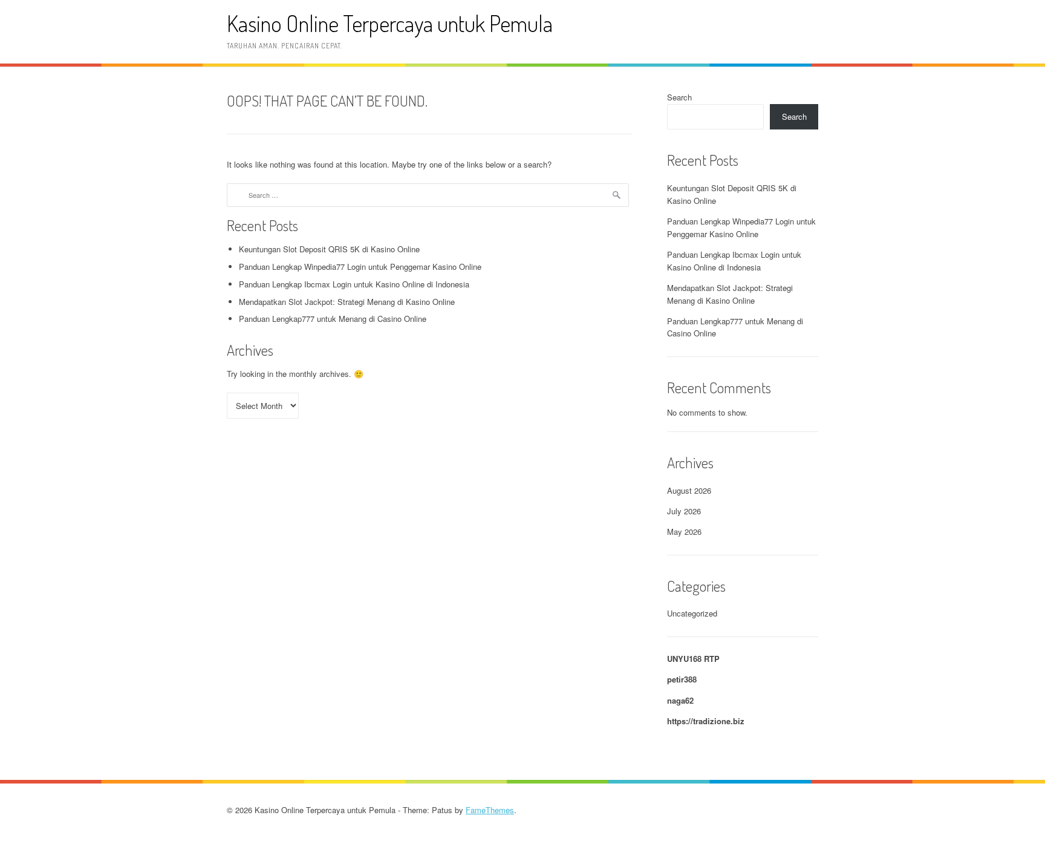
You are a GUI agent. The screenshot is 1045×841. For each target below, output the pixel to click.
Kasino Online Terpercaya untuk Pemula (390, 23)
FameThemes (490, 810)
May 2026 (684, 531)
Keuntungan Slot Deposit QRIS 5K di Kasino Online (329, 249)
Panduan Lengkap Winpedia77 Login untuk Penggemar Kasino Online (360, 266)
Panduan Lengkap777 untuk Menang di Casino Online (332, 318)
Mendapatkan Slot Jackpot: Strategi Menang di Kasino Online (347, 301)
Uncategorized (692, 613)
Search (679, 97)
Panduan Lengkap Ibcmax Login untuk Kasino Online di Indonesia (354, 284)
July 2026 (684, 511)
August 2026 (689, 490)
